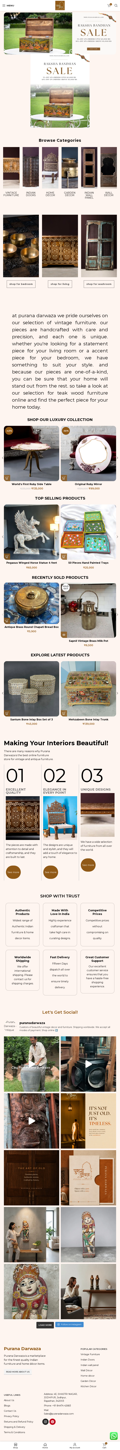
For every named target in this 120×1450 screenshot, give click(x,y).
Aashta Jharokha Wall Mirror (32, 562)
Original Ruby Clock (88, 484)
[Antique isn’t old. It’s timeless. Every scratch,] (88, 1064)
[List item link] (60, 1405)
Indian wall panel (89, 195)
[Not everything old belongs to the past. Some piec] (88, 1121)
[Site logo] (60, 5)
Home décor (50, 194)
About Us (9, 1400)
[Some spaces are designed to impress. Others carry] (88, 1177)
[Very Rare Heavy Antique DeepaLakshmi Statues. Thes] (88, 1291)
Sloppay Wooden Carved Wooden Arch (31, 719)
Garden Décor (69, 194)
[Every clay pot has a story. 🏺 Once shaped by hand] (31, 1064)
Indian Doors (31, 194)
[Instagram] (45, 1422)
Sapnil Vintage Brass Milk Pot (88, 640)
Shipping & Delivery (14, 1427)
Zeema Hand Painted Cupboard (88, 562)
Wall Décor (108, 194)
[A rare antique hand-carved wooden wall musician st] (31, 1234)
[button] (7, 478)
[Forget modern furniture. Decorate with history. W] (31, 1121)
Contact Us (10, 1411)
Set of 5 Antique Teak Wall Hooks (88, 719)
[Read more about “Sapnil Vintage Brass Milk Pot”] (64, 635)
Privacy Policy (11, 1416)
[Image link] (60, 33)
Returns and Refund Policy (18, 1421)
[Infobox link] (22, 925)
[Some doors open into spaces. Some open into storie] (31, 1177)
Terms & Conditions (14, 1432)
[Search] (116, 5)
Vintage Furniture (11, 194)
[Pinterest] (52, 1422)
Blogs (7, 1405)
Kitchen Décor (88, 1386)
